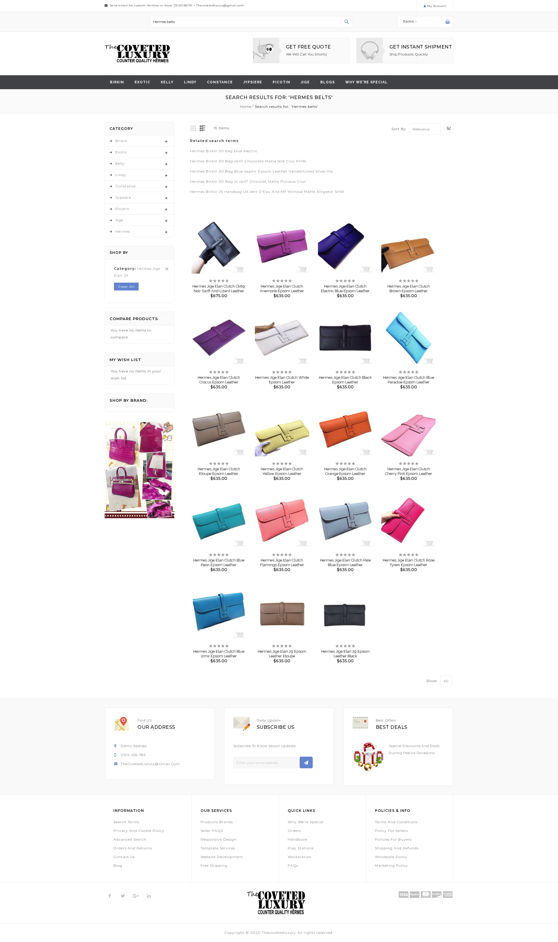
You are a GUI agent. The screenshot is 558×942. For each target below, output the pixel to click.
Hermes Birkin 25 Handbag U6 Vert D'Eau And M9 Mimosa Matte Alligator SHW (267, 191)
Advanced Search (129, 839)
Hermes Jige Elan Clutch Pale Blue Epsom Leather (345, 562)
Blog (117, 865)
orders (294, 830)
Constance (220, 82)
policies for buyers (393, 839)
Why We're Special (305, 822)
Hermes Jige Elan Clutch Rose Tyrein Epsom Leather (408, 562)
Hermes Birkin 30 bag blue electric (223, 151)
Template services (218, 848)
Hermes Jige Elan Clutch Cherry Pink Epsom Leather (408, 471)
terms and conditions (396, 822)
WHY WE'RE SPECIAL (366, 82)
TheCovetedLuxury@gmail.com (150, 764)
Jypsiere (252, 82)
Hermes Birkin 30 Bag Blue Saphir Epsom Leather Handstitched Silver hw (261, 171)
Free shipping (214, 865)
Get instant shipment (420, 47)
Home (246, 106)
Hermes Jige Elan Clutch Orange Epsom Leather (345, 471)
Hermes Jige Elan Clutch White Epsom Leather (282, 379)
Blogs (327, 82)
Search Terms (126, 822)
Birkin (117, 82)
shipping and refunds (397, 848)
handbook (297, 839)
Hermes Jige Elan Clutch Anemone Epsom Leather (282, 288)
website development (222, 857)
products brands (217, 822)
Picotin (281, 82)
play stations (301, 848)
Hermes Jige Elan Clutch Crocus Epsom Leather (219, 379)
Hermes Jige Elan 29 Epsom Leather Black (345, 653)
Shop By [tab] (119, 252)
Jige (305, 82)
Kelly (167, 82)
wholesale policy (391, 857)
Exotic (142, 82)
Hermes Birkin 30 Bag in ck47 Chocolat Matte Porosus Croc (248, 181)
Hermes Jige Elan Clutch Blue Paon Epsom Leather (218, 562)
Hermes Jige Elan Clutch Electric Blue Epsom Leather (345, 288)
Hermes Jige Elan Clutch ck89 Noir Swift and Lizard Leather (218, 288)
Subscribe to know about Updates (264, 746)
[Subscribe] (306, 762)
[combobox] (251, 22)
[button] (213, 242)
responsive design (219, 839)
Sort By (398, 129)
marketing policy (391, 865)
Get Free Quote (308, 47)
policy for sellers (391, 830)
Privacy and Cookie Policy (138, 830)
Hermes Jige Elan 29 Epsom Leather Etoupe (282, 653)
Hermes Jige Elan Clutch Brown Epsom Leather (408, 288)
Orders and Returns (132, 848)
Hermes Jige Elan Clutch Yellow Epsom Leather (282, 471)
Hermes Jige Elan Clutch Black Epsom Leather (345, 379)
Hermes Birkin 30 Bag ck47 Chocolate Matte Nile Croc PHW (248, 161)
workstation (300, 857)
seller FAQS (212, 830)
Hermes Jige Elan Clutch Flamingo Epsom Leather (282, 562)
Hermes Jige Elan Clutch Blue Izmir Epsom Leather (218, 653)
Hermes (122, 231)
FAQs (293, 865)
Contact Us (124, 857)
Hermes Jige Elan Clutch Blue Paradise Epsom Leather (408, 379)
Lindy (190, 82)
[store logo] (137, 53)
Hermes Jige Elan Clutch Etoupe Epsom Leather (219, 471)
